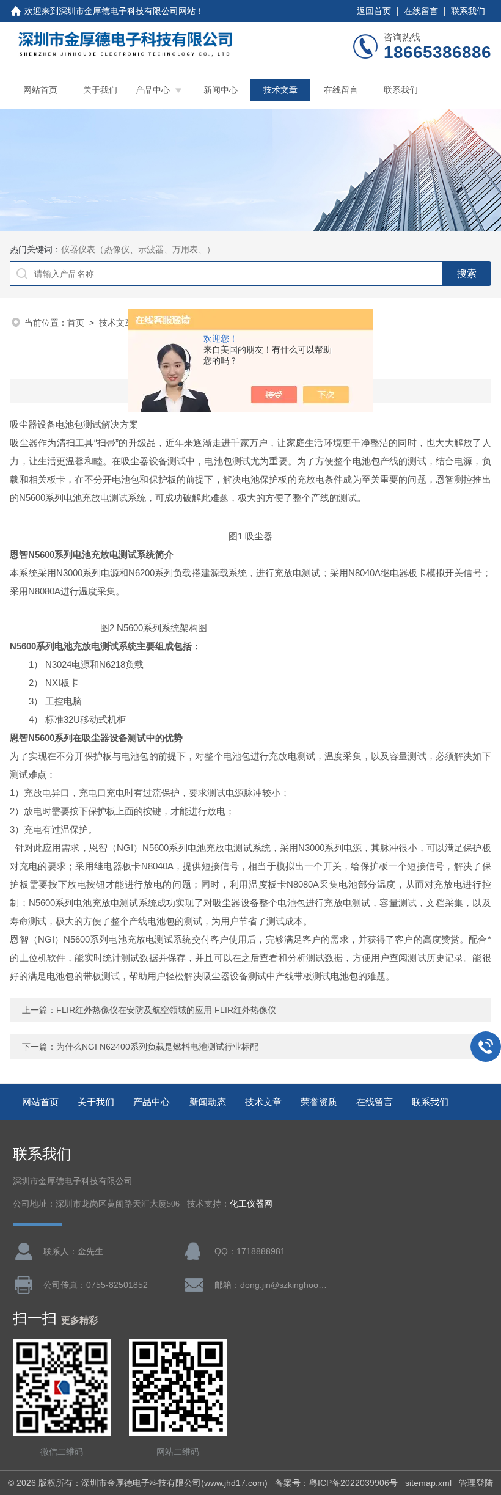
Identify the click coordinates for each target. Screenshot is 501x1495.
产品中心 (153, 90)
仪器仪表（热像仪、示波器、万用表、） (138, 249)
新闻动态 (207, 1102)
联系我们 (468, 11)
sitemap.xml (428, 1483)
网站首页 (40, 90)
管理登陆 (476, 1483)
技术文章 (280, 90)
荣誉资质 (319, 1102)
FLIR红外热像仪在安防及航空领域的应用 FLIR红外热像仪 (166, 1010)
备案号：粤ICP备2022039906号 (336, 1483)
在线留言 (421, 11)
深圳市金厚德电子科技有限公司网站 (127, 11)
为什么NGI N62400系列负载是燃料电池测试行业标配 (157, 1046)
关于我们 (100, 90)
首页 (75, 322)
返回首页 (374, 11)
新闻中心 (220, 90)
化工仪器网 (251, 1203)
